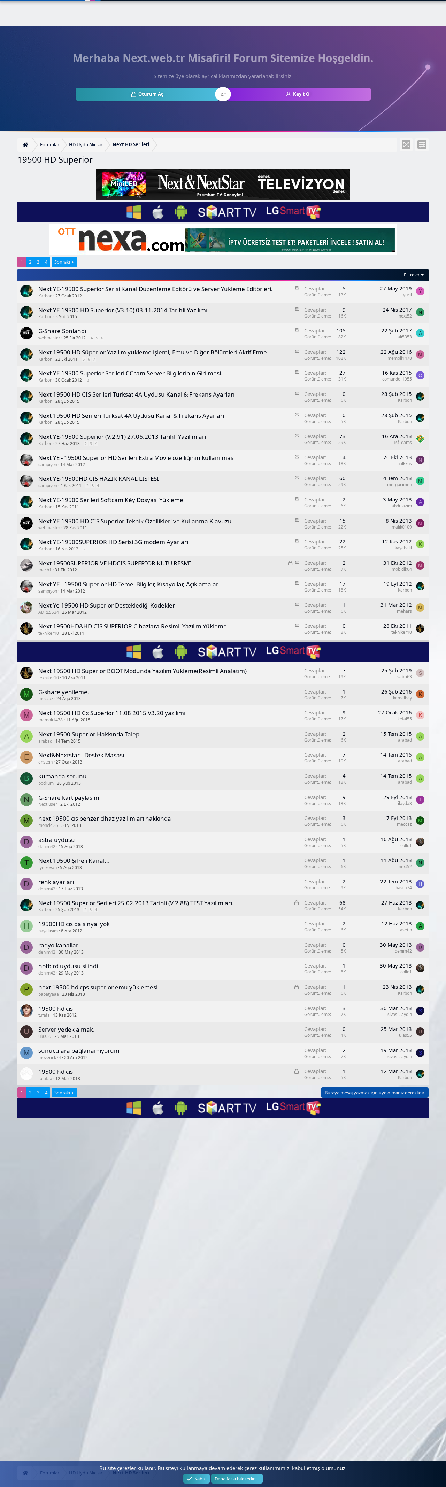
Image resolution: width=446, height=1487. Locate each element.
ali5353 (405, 337)
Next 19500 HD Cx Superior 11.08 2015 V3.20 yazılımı (111, 713)
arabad (45, 741)
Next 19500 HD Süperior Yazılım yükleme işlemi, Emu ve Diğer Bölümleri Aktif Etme (152, 352)
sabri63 (404, 677)
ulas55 (44, 1036)
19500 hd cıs (55, 1008)
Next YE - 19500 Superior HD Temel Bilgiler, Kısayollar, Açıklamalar (128, 584)
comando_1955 (397, 379)
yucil (407, 295)
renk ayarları (56, 882)
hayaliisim (48, 931)
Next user (47, 804)
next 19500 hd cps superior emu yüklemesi (97, 987)
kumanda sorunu (62, 776)
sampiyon (47, 465)
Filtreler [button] (412, 275)
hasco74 (403, 888)
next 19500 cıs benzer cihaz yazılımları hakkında (104, 818)
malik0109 (402, 527)
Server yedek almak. (66, 1029)
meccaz (45, 699)
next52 (405, 316)
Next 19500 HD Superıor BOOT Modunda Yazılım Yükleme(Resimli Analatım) (142, 671)
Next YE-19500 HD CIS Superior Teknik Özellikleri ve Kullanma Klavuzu (135, 521)
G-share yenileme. (63, 692)
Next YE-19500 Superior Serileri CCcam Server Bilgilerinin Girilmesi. (130, 373)
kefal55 (405, 719)
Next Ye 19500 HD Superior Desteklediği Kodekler (106, 605)
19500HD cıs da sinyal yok (74, 924)
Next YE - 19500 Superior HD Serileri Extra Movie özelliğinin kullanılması (136, 458)
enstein (45, 762)
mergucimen (399, 484)
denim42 (46, 847)
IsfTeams (403, 442)
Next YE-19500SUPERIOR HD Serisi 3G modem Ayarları (113, 542)
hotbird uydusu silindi (68, 966)
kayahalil (403, 548)
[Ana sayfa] (26, 145)
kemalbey (402, 698)
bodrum (46, 783)
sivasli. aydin (399, 1014)
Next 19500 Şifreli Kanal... (74, 860)
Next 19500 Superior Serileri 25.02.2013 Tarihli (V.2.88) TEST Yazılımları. (136, 903)
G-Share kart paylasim (68, 797)
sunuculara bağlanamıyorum (79, 1051)
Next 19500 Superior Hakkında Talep (88, 734)
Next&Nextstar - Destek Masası (81, 755)
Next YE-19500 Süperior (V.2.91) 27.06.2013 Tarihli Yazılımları (122, 436)
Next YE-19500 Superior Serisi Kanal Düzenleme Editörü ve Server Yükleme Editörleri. (155, 289)
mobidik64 (402, 569)
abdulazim (402, 506)
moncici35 (48, 825)
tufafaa (45, 1078)
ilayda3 (405, 803)
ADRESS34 (48, 612)
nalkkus (404, 464)
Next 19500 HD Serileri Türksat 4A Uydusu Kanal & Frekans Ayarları (131, 416)
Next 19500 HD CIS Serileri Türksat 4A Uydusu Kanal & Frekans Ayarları (136, 394)
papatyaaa (48, 994)
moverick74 (49, 1058)
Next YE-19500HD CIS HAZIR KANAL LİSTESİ (98, 479)
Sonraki (62, 262)
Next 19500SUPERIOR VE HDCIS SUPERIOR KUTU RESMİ (114, 563)
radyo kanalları (59, 945)
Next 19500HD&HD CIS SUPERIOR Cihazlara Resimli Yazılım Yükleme (132, 626)
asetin (406, 930)
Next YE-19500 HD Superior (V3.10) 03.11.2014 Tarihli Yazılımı (122, 310)
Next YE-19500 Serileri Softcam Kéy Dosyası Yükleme (110, 500)
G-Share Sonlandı (62, 331)
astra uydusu (56, 840)
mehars (404, 611)
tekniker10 (48, 633)
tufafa (44, 1015)
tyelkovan (47, 867)
